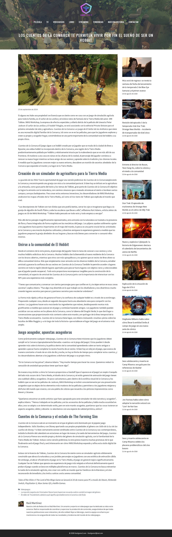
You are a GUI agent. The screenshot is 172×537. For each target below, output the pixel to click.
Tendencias (98, 22)
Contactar (133, 22)
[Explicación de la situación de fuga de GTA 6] (137, 278)
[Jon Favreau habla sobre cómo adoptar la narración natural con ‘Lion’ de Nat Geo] (137, 394)
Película (38, 22)
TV (47, 22)
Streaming (83, 22)
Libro (71, 22)
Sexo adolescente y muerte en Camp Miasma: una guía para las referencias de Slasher (136, 364)
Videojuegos (58, 22)
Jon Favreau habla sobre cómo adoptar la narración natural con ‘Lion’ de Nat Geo (136, 403)
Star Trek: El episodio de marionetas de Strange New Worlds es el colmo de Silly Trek (136, 206)
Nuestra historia (116, 22)
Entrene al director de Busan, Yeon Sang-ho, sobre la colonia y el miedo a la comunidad (136, 168)
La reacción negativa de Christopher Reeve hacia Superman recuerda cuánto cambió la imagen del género (60, 492)
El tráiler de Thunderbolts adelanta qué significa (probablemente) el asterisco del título (53, 495)
